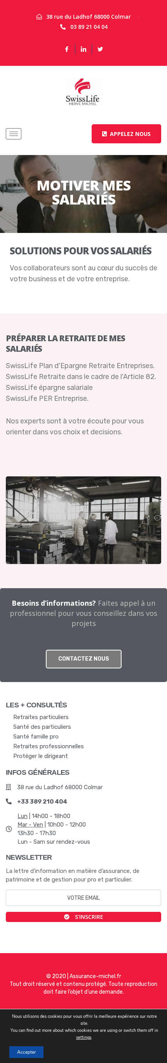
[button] (126, 133)
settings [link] (83, 1037)
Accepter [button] (26, 1052)
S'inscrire (88, 916)
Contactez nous (83, 659)
